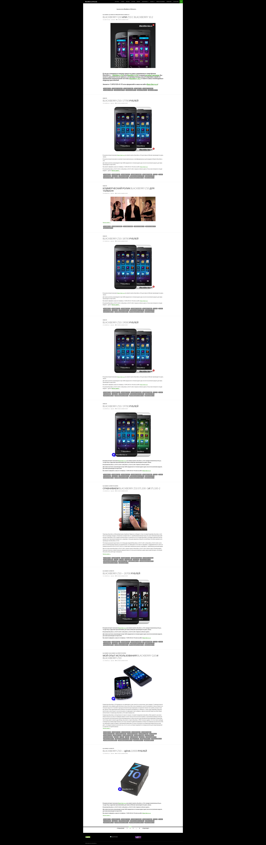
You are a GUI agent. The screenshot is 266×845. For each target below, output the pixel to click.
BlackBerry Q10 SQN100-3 (109, 733)
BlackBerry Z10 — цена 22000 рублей (125, 750)
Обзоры (152, 1)
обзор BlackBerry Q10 (145, 738)
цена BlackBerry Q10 (142, 90)
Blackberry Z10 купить (148, 88)
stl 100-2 (155, 174)
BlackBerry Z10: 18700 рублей (120, 238)
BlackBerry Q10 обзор (132, 733)
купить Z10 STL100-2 (150, 176)
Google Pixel (176, 1)
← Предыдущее (120, 828)
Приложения (144, 1)
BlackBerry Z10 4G (116, 174)
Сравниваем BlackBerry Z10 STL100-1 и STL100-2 (131, 488)
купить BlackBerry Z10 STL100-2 (137, 176)
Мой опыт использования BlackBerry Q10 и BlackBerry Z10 (130, 656)
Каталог (138, 1)
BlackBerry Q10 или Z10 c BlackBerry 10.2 (128, 17)
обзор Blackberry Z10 (108, 177)
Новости (113, 14)
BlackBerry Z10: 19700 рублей (120, 406)
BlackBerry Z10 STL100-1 (136, 557)
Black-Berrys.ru (152, 84)
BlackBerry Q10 (106, 14)
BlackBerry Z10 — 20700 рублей (121, 573)
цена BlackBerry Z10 (153, 90)
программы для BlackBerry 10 (121, 177)
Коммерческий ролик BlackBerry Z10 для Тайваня (128, 189)
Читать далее (115, 170)
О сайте (122, 1)
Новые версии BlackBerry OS (122, 14)
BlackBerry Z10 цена (108, 90)
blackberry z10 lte (126, 174)
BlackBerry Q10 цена (128, 88)
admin (113, 19)
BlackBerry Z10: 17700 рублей (120, 100)
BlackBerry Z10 (132, 75)
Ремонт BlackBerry (160, 1)
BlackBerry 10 (106, 485)
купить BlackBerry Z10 (131, 90)
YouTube (133, 1)
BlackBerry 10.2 (135, 78)
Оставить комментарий (122, 19)
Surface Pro (169, 1)
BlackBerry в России (91, 1)
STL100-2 (160, 174)
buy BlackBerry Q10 (149, 735)
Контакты (117, 1)
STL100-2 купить (107, 176)
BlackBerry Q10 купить (117, 88)
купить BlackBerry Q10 (119, 90)
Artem (113, 103)
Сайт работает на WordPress (91, 843)
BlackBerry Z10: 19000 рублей (120, 322)
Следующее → (146, 828)
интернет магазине (152, 75)
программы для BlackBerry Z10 (136, 177)
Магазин (128, 1)
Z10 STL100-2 (114, 176)
